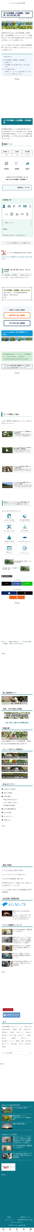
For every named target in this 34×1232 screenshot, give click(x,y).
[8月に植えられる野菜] (17, 715)
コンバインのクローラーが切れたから (13, 874)
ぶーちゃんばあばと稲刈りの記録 (12, 870)
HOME (9, 1217)
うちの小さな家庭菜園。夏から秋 (12, 878)
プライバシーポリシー (17, 1222)
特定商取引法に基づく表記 (25, 1219)
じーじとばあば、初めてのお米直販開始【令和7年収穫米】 (17, 891)
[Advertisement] (17, 97)
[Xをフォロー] (25, 593)
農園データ (8, 62)
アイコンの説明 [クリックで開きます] (18, 243)
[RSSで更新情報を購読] (17, 597)
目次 (5, 56)
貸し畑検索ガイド (7, 576)
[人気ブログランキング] (11, 1015)
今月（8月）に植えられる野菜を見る (17, 722)
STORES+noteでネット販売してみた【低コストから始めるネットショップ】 (17, 884)
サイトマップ (9, 1219)
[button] (30, 1053)
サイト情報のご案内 (9, 69)
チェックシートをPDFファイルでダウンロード (16, 256)
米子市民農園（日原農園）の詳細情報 (14, 60)
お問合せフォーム (25, 1217)
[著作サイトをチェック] (9, 593)
